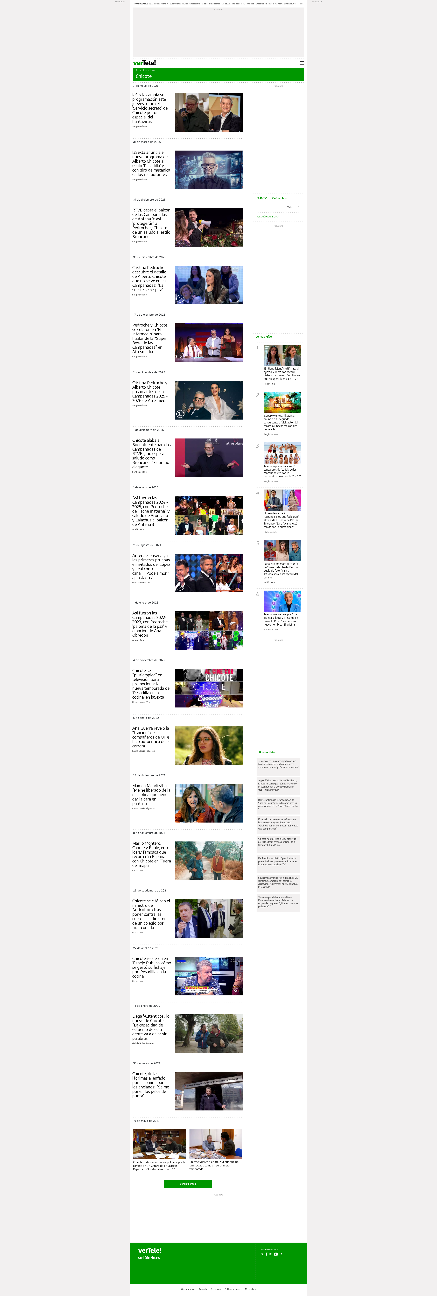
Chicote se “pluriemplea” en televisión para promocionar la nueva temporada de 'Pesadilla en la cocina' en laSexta (151, 683)
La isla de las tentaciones (211, 4)
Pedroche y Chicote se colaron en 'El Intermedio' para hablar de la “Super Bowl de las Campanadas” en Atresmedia (149, 338)
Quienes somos (188, 1289)
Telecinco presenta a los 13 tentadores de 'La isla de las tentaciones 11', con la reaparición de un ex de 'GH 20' (282, 471)
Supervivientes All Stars (179, 4)
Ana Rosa (250, 4)
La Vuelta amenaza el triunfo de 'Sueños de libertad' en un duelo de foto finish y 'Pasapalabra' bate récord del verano (281, 570)
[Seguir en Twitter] (262, 1254)
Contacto (203, 1289)
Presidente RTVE (238, 4)
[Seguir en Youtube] (276, 1254)
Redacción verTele (141, 582)
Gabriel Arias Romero (142, 1043)
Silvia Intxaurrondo (291, 4)
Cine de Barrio (194, 4)
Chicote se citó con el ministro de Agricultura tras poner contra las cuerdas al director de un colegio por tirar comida (151, 914)
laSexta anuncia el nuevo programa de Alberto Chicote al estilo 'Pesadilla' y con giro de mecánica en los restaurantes (151, 163)
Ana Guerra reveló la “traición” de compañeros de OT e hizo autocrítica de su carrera (151, 736)
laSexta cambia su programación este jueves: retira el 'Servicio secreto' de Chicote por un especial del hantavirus (150, 108)
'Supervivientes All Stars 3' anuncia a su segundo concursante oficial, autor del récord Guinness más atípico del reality (281, 422)
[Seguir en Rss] (281, 1254)
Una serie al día (261, 4)
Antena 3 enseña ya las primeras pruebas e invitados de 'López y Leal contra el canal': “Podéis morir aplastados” (151, 566)
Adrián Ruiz (138, 529)
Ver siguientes (188, 1183)
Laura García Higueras (143, 750)
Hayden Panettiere (276, 4)
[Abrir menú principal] (302, 63)
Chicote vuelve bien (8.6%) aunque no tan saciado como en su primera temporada (213, 1165)
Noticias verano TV (161, 4)
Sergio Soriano (139, 126)
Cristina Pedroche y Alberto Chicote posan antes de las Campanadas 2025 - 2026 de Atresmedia (150, 391)
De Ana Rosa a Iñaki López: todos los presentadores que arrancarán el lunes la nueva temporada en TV (277, 861)
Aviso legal (216, 1289)
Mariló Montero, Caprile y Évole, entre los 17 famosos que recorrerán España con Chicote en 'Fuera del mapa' (151, 854)
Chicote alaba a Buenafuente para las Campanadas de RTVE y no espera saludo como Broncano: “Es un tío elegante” (151, 453)
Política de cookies (233, 1289)
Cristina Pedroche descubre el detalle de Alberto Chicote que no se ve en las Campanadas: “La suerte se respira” (149, 278)
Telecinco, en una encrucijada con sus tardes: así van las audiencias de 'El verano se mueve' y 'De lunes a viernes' (278, 764)
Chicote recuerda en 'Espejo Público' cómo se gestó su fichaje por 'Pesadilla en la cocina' (151, 967)
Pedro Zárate (270, 531)
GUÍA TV (272, 198)
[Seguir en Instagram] (270, 1254)
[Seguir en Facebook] (266, 1254)
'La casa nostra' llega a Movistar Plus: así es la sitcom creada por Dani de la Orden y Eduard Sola (277, 841)
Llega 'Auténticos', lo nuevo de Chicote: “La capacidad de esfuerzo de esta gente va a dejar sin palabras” (151, 1027)
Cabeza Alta (226, 4)
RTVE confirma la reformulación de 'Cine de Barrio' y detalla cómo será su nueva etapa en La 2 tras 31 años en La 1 (278, 804)
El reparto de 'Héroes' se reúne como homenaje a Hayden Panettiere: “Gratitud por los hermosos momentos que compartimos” (278, 824)
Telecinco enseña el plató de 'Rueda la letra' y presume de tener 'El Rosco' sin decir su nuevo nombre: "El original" (281, 619)
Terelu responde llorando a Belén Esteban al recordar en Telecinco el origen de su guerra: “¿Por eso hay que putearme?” (278, 902)
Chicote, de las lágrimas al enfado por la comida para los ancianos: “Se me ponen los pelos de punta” (150, 1084)
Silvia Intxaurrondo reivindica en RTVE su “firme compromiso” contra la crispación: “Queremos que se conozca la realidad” (278, 882)
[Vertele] (149, 1250)
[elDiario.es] (149, 1257)
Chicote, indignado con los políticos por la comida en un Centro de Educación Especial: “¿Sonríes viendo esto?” (159, 1165)
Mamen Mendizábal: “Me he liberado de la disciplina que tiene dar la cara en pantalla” (151, 794)
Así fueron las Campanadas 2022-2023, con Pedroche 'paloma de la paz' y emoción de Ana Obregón (150, 624)
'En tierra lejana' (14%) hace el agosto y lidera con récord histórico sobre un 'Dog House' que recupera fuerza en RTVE (282, 373)
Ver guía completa (267, 216)
